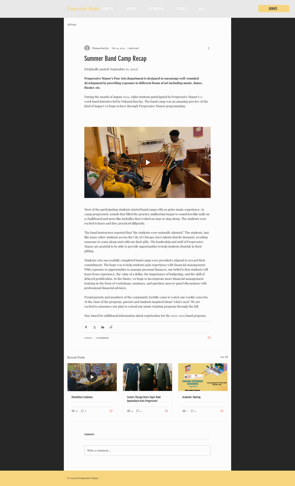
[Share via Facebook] (86, 327)
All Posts (71, 24)
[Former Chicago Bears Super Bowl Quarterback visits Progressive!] (147, 377)
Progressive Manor (83, 9)
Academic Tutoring (191, 397)
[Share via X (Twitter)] (94, 327)
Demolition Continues (82, 397)
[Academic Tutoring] (203, 377)
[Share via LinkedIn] (102, 327)
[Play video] (147, 162)
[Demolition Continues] (92, 377)
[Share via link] (111, 327)
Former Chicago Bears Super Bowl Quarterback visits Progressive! (144, 399)
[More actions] (209, 48)
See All (224, 356)
